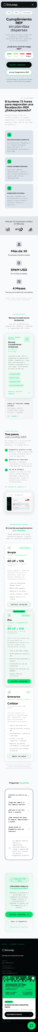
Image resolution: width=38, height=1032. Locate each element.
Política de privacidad (24, 1019)
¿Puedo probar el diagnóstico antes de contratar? (16, 829)
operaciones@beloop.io (9, 973)
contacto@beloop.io (8, 968)
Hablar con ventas (19, 756)
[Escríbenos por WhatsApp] (31, 1026)
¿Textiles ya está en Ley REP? (17, 796)
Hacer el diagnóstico (19, 921)
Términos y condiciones (8, 1019)
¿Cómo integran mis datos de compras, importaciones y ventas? (18, 820)
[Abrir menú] (33, 5)
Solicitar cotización (17, 65)
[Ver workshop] (19, 987)
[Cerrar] (33, 978)
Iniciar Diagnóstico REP (19, 72)
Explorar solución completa (15, 393)
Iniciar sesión (6, 1021)
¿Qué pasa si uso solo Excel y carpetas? (16, 811)
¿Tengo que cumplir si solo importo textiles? (16, 803)
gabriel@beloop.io (8, 962)
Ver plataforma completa (14, 487)
